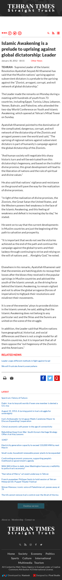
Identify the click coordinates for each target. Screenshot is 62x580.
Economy (36, 554)
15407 (5, 439)
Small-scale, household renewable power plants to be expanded (31, 453)
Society (23, 554)
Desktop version (31, 506)
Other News (36, 60)
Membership (17, 520)
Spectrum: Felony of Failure (14, 398)
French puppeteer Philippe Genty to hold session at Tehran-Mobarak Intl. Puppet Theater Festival (29, 480)
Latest (5, 391)
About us (6, 520)
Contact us (30, 520)
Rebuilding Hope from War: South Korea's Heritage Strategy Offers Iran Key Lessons (29, 433)
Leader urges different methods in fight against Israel (26, 360)
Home (11, 554)
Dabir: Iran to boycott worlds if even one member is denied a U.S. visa (30, 404)
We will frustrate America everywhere (19, 366)
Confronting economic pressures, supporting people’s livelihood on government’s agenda (26, 459)
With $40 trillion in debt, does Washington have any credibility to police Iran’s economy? (31, 467)
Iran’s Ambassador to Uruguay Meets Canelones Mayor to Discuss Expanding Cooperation (28, 420)
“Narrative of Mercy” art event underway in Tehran (25, 474)
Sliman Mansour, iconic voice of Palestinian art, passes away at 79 (30, 488)
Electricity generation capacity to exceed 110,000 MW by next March (30, 446)
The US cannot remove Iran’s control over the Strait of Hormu (30, 495)
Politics (50, 554)
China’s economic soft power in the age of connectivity (27, 426)
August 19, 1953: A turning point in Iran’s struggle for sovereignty (26, 412)
